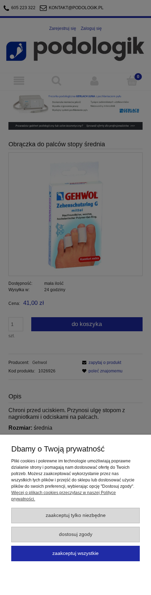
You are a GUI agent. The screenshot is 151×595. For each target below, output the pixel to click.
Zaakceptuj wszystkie (75, 553)
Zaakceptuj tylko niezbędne (76, 515)
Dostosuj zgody (75, 534)
